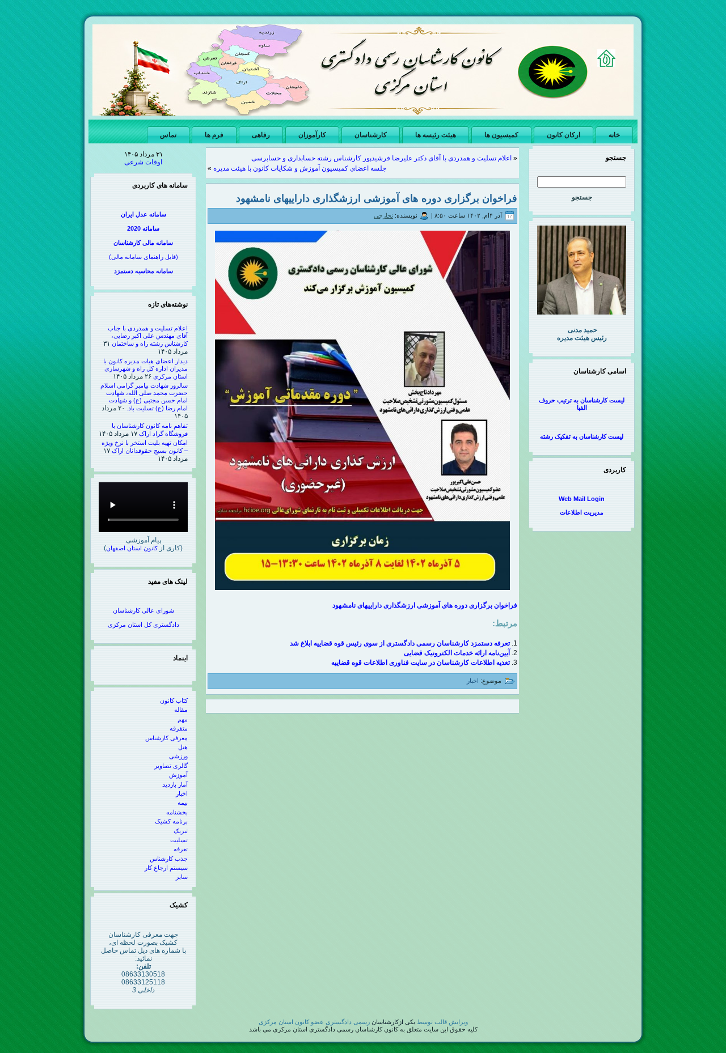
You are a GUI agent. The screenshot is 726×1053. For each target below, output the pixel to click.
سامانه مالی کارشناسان (143, 242)
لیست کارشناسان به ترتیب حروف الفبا (581, 404)
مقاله (181, 709)
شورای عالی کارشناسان (143, 610)
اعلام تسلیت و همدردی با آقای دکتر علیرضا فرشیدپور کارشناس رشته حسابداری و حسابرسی (381, 158)
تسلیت (179, 840)
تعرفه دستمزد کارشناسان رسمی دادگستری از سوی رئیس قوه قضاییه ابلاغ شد (400, 643)
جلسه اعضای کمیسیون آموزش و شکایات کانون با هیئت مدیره (299, 168)
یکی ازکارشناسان (393, 1021)
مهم (183, 719)
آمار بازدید (175, 784)
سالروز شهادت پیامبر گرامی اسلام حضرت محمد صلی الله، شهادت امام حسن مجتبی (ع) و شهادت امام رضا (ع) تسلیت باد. (144, 396)
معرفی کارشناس (166, 737)
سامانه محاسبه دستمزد (143, 271)
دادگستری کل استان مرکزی (143, 624)
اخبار (182, 793)
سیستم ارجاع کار (166, 867)
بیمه (183, 802)
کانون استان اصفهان (132, 548)
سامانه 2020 (143, 228)
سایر (182, 876)
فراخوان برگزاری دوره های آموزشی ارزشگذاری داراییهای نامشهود (376, 198)
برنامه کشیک (171, 821)
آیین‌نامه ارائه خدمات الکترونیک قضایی (457, 653)
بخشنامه (177, 812)
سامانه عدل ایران (143, 214)
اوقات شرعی (143, 162)
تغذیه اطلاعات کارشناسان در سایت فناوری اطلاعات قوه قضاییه (420, 662)
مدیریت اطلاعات (581, 512)
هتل (183, 747)
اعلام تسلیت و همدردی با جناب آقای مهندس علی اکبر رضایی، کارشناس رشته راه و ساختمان (148, 336)
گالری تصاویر (171, 765)
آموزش (178, 774)
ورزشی (178, 756)
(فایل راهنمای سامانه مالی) (143, 256)
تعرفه (181, 849)
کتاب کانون (174, 700)
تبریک (181, 830)
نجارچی (383, 215)
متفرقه (179, 728)
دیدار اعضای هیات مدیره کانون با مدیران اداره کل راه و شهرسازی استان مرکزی (145, 369)
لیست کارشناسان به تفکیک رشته (581, 436)
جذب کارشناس (169, 858)
